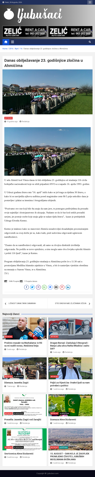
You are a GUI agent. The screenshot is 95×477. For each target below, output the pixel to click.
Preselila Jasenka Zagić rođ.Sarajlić (22, 419)
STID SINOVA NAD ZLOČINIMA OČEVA (70, 303)
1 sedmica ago (58, 389)
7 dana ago (11, 386)
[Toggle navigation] (12, 42)
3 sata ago (11, 349)
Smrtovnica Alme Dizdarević (18, 453)
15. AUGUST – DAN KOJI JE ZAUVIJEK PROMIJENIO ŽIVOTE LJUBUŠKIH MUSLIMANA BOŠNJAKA (69, 456)
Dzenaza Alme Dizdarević (63, 419)
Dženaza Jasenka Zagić (16, 382)
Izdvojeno (64, 447)
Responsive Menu (90, 2)
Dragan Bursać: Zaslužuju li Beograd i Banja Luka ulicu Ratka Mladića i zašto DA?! (69, 346)
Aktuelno (8, 118)
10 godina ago (12, 121)
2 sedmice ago (12, 457)
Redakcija (25, 121)
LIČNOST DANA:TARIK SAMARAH (22, 303)
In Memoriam (18, 376)
